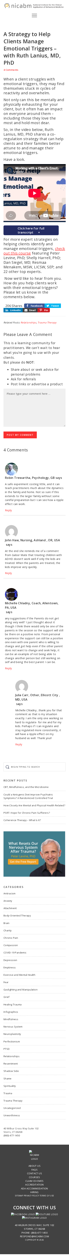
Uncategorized (12, 1108)
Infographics (10, 1011)
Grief (6, 997)
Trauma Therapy (47, 322)
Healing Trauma (12, 1004)
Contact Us (34, 1173)
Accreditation (34, 1184)
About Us (34, 1165)
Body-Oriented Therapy (17, 915)
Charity (7, 930)
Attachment (10, 908)
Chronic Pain (10, 937)
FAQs (34, 1169)
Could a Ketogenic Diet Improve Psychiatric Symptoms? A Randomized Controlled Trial (28, 796)
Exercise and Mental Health (19, 974)
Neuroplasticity (12, 1034)
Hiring (34, 1192)
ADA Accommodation (34, 1188)
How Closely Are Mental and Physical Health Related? (34, 805)
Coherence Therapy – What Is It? (22, 820)
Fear (6, 982)
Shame (7, 1078)
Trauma (7, 1093)
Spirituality (9, 1086)
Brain (6, 923)
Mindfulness (10, 1019)
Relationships (28, 322)
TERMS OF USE (47, 1195)
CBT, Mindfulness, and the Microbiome (26, 787)
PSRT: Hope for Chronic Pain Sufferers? (26, 812)
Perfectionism (11, 1041)
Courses (34, 1177)
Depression (10, 960)
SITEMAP (19, 1195)
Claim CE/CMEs (34, 1181)
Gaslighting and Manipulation (20, 989)
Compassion (10, 945)
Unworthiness (11, 1115)
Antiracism (9, 893)
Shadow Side (11, 1071)
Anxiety (7, 900)
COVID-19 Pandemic (14, 952)
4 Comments (10, 69)
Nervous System (13, 1026)
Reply (8, 510)
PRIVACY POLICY (31, 1195)
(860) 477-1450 (11, 1135)
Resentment (10, 1063)
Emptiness (9, 967)
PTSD (6, 1049)
